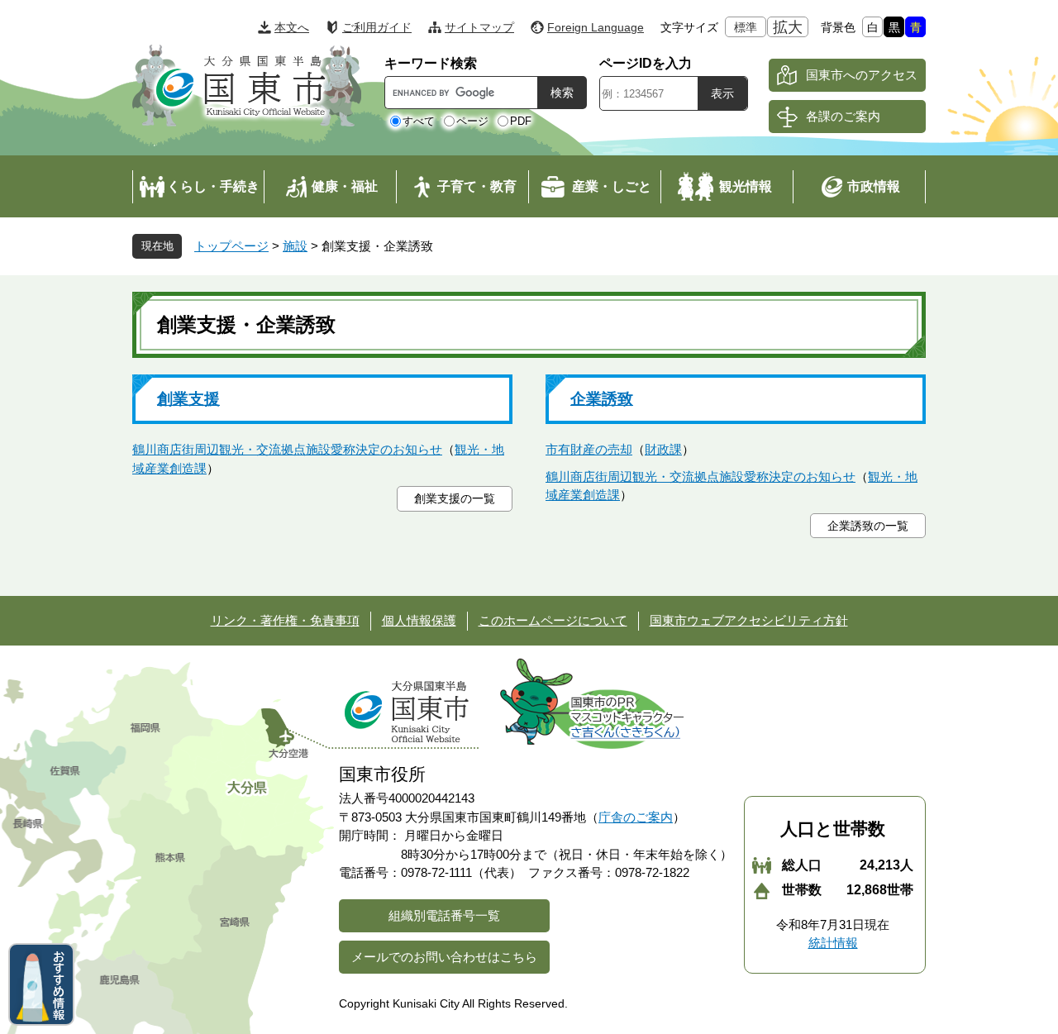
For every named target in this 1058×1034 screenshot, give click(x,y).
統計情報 (833, 943)
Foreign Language (595, 27)
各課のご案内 (843, 116)
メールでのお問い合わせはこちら (444, 957)
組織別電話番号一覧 (444, 915)
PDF (520, 121)
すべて (419, 121)
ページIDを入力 (645, 63)
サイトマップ (479, 27)
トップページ (231, 246)
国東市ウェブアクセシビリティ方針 (749, 620)
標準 (745, 27)
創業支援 (188, 398)
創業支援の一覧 (454, 498)
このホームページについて (553, 620)
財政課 (663, 449)
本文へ (291, 27)
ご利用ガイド (377, 27)
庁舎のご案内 (635, 817)
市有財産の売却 (589, 449)
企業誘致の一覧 (867, 525)
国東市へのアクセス (861, 75)
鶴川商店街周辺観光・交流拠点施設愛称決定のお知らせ (287, 449)
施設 (295, 246)
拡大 (788, 27)
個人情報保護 (419, 620)
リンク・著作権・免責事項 (285, 620)
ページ (472, 121)
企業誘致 (601, 398)
